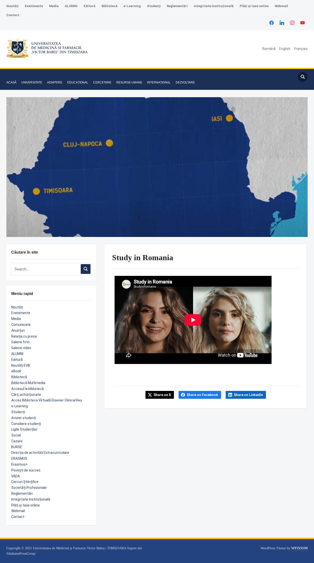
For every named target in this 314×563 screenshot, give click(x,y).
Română (268, 49)
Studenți (154, 6)
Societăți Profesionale (29, 488)
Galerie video (21, 348)
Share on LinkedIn (248, 395)
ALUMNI (71, 6)
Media (54, 6)
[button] (10, 75)
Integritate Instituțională (214, 6)
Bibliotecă (110, 6)
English (284, 49)
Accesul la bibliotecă (27, 389)
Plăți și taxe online (254, 6)
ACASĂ (11, 82)
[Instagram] (292, 22)
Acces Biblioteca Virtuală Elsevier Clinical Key (46, 400)
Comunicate (21, 325)
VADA (15, 476)
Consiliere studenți (26, 424)
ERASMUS (19, 458)
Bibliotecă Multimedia (28, 383)
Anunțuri (18, 330)
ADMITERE (54, 82)
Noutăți (12, 6)
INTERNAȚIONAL (159, 82)
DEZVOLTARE (185, 82)
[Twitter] (282, 22)
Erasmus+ (19, 464)
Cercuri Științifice (25, 482)
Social (16, 435)
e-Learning (132, 6)
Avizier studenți (23, 418)
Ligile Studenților (24, 429)
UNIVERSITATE (31, 82)
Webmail (281, 6)
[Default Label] (302, 22)
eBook (16, 371)
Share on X (162, 395)
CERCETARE (102, 82)
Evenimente (34, 6)
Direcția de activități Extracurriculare (40, 453)
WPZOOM (299, 548)
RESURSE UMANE (129, 82)
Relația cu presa (24, 336)
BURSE (16, 447)
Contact (12, 15)
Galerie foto (20, 342)
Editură (89, 6)
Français (301, 49)
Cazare (17, 441)
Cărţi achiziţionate (26, 395)
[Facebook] (271, 22)
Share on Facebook (202, 395)
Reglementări (177, 6)
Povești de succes (25, 470)
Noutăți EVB (20, 365)
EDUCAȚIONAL (77, 82)
